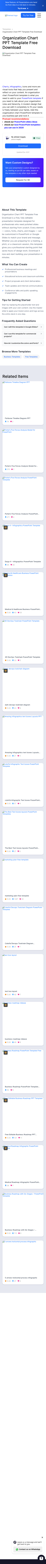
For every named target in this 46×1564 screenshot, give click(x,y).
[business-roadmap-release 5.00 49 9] (23, 1003)
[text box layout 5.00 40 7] (23, 955)
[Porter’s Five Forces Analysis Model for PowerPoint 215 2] (23, 432)
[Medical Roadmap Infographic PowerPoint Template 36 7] (23, 1148)
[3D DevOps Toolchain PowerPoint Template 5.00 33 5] (23, 621)
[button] (23, 327)
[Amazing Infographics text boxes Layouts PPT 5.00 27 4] (23, 716)
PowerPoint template (31, 98)
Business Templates (12, 357)
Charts (5, 86)
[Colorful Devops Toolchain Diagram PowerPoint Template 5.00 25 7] (23, 909)
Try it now (23, 8)
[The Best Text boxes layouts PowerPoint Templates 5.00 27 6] (23, 814)
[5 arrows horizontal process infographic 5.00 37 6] (23, 1241)
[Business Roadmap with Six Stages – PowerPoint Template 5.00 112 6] (23, 1196)
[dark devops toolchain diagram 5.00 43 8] (23, 669)
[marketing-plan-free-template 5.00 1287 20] (23, 860)
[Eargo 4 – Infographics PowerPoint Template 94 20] (23, 525)
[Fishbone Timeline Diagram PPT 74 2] (23, 382)
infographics (15, 86)
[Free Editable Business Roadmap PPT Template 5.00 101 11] (23, 1098)
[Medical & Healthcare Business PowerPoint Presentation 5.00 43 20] (23, 575)
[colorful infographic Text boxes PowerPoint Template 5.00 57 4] (23, 766)
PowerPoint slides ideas (25, 122)
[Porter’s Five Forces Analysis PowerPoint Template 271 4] (23, 480)
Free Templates (31, 357)
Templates (6, 29)
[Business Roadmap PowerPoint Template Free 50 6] (23, 1051)
